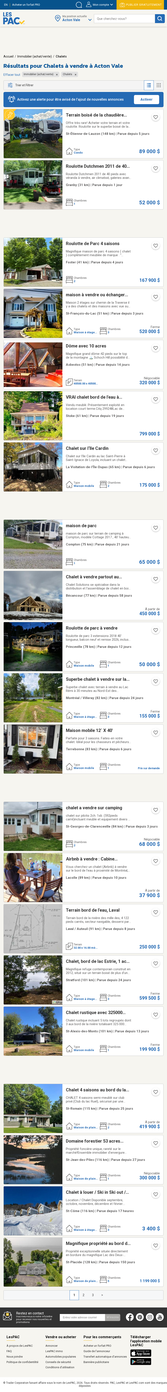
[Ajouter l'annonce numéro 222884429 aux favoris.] (155, 400)
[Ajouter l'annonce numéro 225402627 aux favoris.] (155, 349)
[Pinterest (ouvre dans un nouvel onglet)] (140, 1320)
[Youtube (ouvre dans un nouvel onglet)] (161, 1320)
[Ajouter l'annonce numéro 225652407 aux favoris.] (155, 734)
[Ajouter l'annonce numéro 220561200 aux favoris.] (155, 965)
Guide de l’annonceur (97, 1351)
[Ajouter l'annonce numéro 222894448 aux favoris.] (155, 811)
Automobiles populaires (60, 1356)
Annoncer (51, 1345)
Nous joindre (15, 1356)
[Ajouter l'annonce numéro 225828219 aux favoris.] (155, 1196)
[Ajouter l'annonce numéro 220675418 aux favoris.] (155, 1247)
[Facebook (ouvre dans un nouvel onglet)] (130, 1320)
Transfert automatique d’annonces (105, 1356)
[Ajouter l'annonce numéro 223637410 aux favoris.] (155, 247)
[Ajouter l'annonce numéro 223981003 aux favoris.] (155, 862)
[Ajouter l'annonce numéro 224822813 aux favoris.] (155, 683)
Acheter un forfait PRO (97, 1345)
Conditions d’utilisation (59, 1367)
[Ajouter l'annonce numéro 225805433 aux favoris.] (155, 170)
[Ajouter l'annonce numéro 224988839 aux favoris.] (155, 529)
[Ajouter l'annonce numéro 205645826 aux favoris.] (155, 1093)
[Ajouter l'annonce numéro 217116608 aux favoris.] (155, 580)
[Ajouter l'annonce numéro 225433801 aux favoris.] (155, 1016)
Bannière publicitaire (96, 1362)
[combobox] (124, 18)
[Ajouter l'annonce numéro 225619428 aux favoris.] (155, 914)
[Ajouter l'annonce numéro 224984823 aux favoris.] (155, 452)
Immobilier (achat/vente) (34, 56)
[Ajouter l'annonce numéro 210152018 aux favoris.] (155, 298)
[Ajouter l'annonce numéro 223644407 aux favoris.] (155, 1144)
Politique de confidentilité (22, 1362)
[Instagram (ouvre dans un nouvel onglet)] (150, 1320)
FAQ (9, 1351)
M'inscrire (113, 1317)
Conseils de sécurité (58, 1362)
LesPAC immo (54, 1351)
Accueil (8, 56)
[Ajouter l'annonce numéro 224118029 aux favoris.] (155, 631)
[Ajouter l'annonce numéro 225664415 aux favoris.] (155, 118)
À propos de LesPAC (20, 1345)
